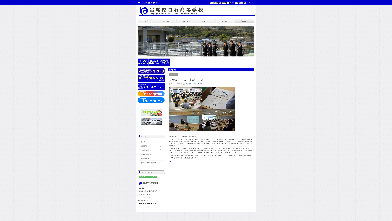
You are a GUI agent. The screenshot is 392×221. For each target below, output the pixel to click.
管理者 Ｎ (188, 84)
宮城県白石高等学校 (149, 2)
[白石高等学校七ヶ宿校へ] (151, 112)
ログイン (251, 3)
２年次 (200, 84)
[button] (167, 21)
